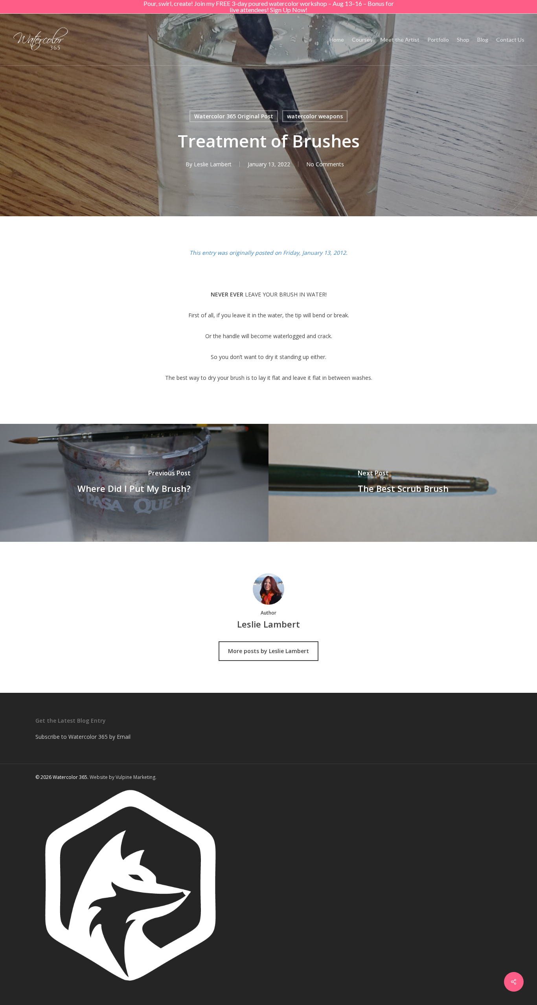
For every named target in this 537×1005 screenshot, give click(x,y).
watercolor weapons (315, 116)
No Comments (325, 164)
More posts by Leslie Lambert (268, 651)
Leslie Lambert (213, 164)
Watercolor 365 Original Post (233, 116)
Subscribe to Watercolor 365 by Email (83, 736)
